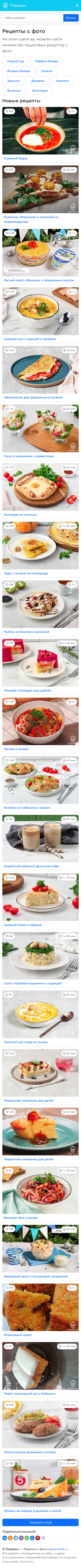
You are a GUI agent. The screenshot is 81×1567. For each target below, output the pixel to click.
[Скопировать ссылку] (43, 1538)
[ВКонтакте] (4, 1538)
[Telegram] (15, 1538)
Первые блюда (46, 61)
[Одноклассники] (10, 1538)
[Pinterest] (37, 1538)
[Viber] (21, 1538)
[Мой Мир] (32, 1538)
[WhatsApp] (26, 1538)
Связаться (27, 1561)
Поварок (18, 5)
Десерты (38, 80)
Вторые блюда (18, 71)
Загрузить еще (40, 1522)
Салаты (47, 71)
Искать (71, 17)
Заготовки (40, 90)
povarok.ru (60, 1549)
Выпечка (14, 90)
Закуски (13, 80)
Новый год (15, 61)
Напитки (62, 80)
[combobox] (33, 18)
